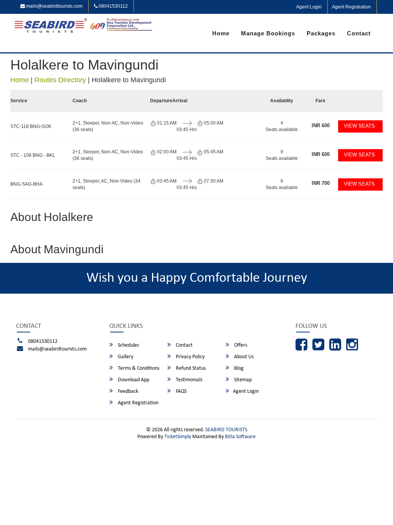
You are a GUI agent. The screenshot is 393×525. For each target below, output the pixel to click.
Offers (240, 345)
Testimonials (188, 380)
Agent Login (309, 7)
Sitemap (242, 380)
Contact (359, 33)
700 (321, 183)
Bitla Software (240, 437)
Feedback (127, 391)
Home (221, 33)
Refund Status (190, 368)
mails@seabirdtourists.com (54, 6)
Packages (321, 33)
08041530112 (112, 6)
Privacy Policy (190, 357)
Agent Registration (351, 7)
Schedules (128, 345)
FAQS (181, 391)
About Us (243, 357)
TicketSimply (177, 437)
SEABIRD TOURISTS (226, 430)
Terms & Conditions (138, 368)
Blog (238, 368)
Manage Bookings (268, 33)
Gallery (125, 357)
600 (321, 125)
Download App (133, 380)
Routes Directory (60, 80)
